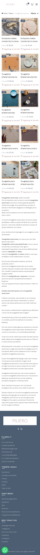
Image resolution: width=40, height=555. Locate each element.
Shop (11, 13)
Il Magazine (6, 529)
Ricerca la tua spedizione (11, 512)
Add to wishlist (17, 20)
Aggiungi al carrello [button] (12, 49)
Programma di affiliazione (11, 515)
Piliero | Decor (16, 551)
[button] (5, 550)
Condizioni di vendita (9, 475)
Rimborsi (5, 508)
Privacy (4, 479)
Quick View (17, 24)
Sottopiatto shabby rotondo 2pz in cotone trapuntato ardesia (10, 41)
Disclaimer (5, 472)
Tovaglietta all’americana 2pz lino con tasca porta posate (29, 77)
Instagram (5, 538)
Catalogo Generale (8, 525)
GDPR (4, 485)
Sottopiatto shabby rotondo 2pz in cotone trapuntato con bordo (29, 41)
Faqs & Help (6, 488)
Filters (33, 13)
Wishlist (28, 3)
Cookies (4, 482)
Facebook (5, 535)
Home (5, 13)
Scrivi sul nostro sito (9, 532)
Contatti (5, 542)
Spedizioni (5, 502)
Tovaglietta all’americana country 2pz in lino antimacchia (10, 148)
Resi (3, 505)
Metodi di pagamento (9, 499)
